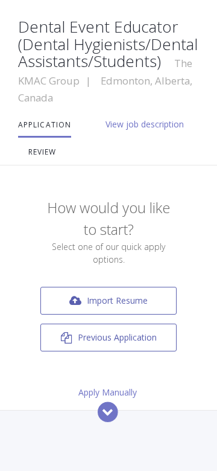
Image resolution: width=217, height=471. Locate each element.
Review (42, 152)
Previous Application (116, 337)
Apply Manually (107, 392)
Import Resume (116, 300)
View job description (144, 124)
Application (44, 125)
